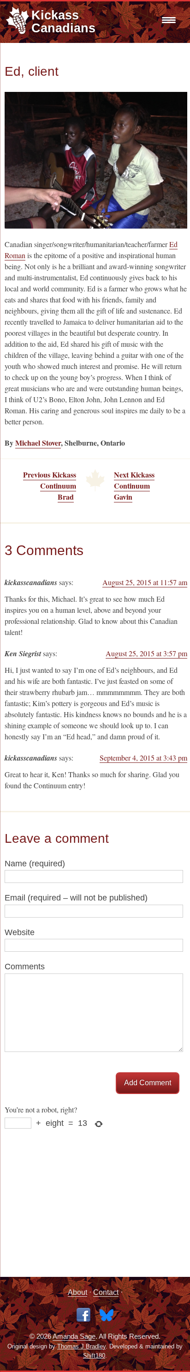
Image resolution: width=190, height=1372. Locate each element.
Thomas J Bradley (81, 1346)
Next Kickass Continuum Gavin (134, 485)
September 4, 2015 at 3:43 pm (143, 757)
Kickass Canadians (63, 21)
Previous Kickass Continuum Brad (49, 485)
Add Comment (147, 1083)
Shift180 (94, 1356)
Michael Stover (38, 442)
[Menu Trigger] (167, 19)
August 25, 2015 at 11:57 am (144, 582)
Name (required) (35, 863)
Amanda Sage (74, 1336)
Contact (106, 1292)
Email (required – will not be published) (76, 897)
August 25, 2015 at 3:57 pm (146, 653)
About (77, 1292)
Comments (25, 966)
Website (20, 932)
